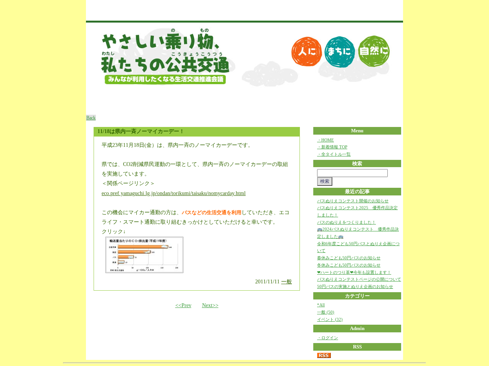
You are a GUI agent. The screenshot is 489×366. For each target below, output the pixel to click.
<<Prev (183, 305)
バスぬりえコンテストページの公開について (359, 279)
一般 (286, 282)
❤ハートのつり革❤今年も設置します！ (354, 272)
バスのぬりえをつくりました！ (346, 222)
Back (91, 117)
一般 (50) (325, 312)
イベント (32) (330, 319)
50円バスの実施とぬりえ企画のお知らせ (355, 286)
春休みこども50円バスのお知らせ (349, 257)
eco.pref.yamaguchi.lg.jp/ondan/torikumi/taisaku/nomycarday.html (174, 193)
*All (321, 305)
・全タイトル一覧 (334, 154)
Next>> (210, 305)
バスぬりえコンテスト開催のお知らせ (353, 200)
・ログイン (327, 337)
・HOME (325, 140)
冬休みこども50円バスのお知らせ (349, 265)
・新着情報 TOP (332, 147)
